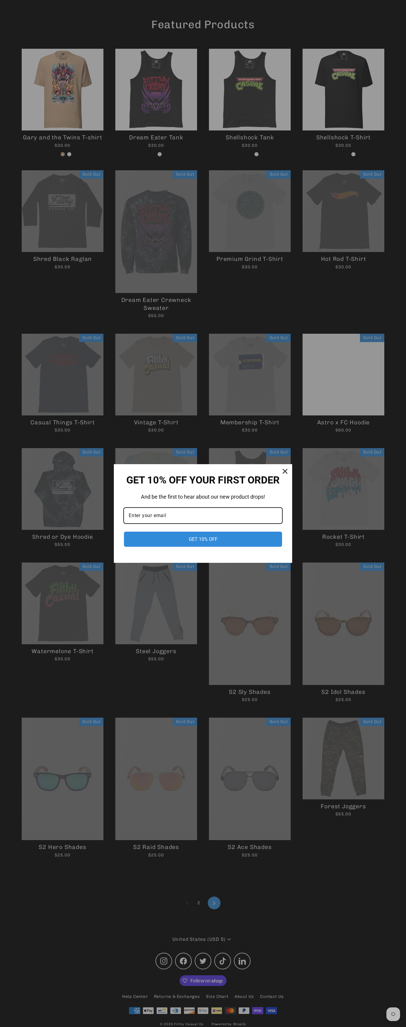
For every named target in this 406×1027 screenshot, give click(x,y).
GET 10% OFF (203, 539)
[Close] (285, 471)
